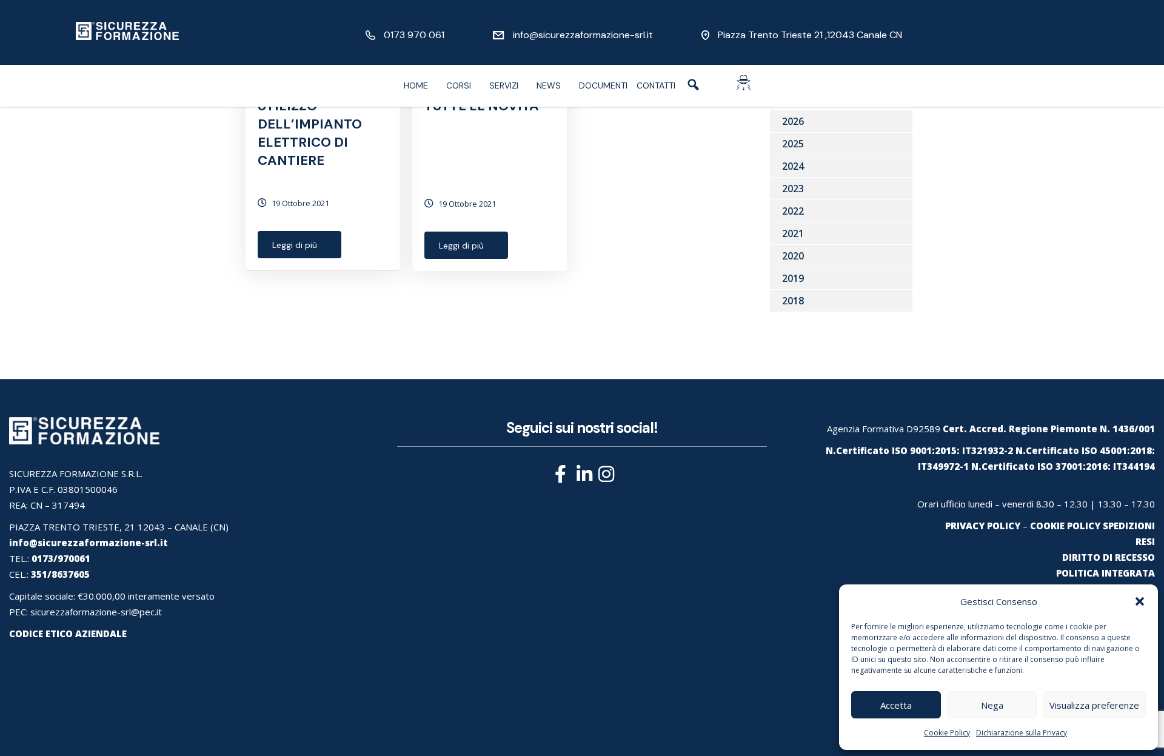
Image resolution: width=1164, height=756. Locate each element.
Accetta (896, 705)
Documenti (603, 85)
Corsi (458, 85)
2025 (793, 143)
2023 (793, 188)
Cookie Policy (947, 733)
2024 (793, 166)
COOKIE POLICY (1065, 526)
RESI (1145, 541)
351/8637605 (60, 574)
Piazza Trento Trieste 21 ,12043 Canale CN (810, 34)
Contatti (656, 85)
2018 (793, 300)
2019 (793, 278)
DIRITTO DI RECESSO (1108, 557)
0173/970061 (61, 558)
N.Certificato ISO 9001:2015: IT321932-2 (919, 450)
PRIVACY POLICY (982, 526)
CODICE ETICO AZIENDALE (68, 633)
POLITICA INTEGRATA (1105, 573)
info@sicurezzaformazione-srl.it (583, 34)
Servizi (503, 85)
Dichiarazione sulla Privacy (1021, 733)
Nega (992, 705)
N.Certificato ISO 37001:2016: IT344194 (1063, 466)
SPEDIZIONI (1129, 526)
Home (416, 85)
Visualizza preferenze (1094, 705)
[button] (1140, 601)
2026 (793, 121)
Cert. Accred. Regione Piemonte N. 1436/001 (1049, 429)
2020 (793, 256)
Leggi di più (294, 244)
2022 (793, 211)
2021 (793, 233)
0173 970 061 (414, 34)
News (549, 85)
